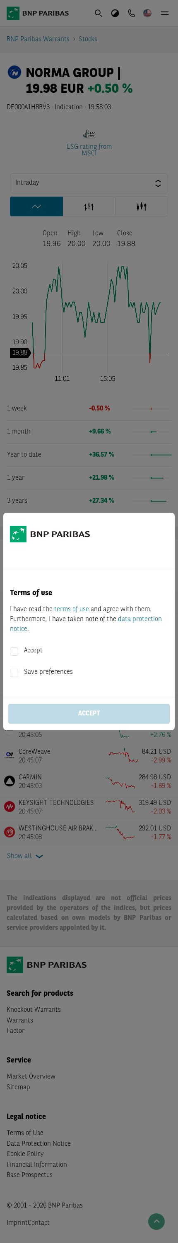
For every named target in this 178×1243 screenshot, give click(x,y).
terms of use (71, 609)
